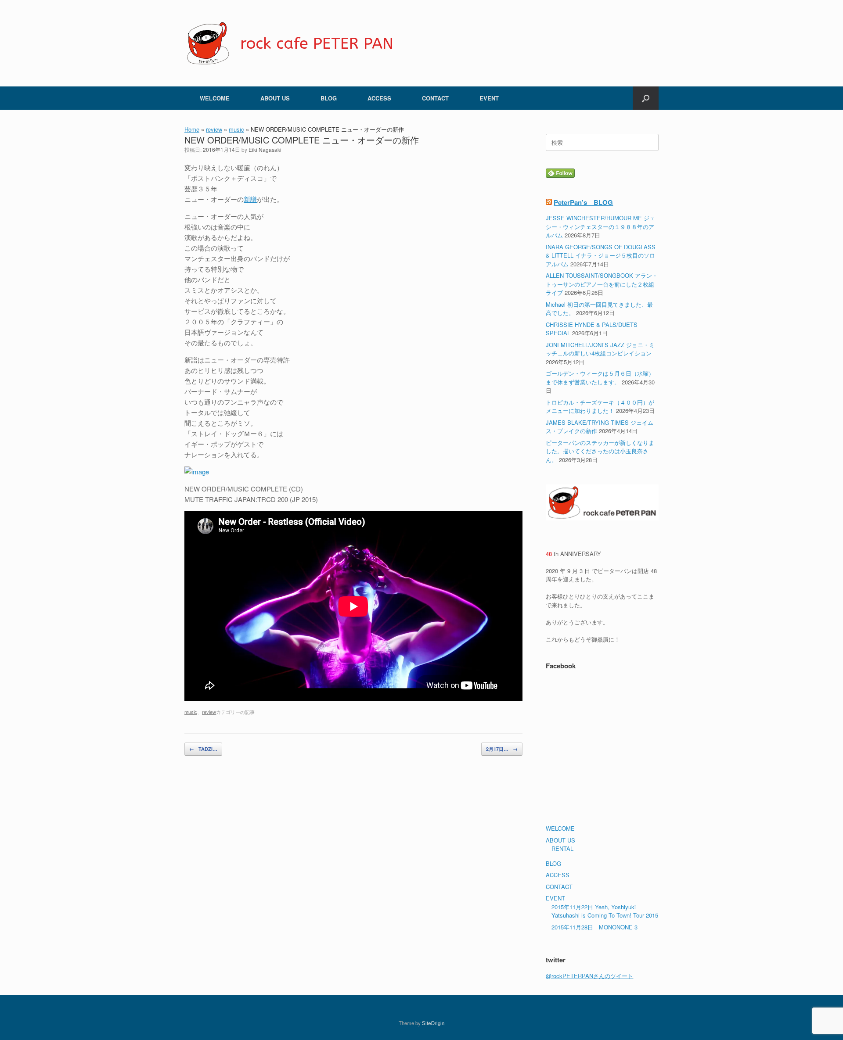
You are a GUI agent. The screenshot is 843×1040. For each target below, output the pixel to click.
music (236, 129)
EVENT (489, 98)
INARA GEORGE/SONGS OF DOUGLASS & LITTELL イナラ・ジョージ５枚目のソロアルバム (601, 255)
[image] (196, 471)
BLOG (329, 98)
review (214, 129)
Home (191, 129)
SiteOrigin (433, 1022)
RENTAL (562, 848)
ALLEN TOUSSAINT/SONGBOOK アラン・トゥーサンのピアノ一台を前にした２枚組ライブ (602, 284)
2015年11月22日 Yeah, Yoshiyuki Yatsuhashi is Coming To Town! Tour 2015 (604, 911)
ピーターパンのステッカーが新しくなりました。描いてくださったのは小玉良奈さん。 (600, 451)
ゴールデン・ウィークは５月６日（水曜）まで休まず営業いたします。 (600, 377)
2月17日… (502, 749)
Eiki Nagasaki (265, 149)
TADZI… (203, 749)
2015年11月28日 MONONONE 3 (594, 927)
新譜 (250, 199)
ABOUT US (275, 98)
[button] (646, 98)
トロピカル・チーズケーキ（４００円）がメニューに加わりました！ (600, 406)
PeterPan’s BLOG (583, 202)
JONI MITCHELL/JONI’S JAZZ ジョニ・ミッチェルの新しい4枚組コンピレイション (600, 349)
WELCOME (215, 98)
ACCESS (379, 98)
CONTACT (435, 98)
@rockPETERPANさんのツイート (589, 976)
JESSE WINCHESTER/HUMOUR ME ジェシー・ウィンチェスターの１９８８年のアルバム (600, 226)
